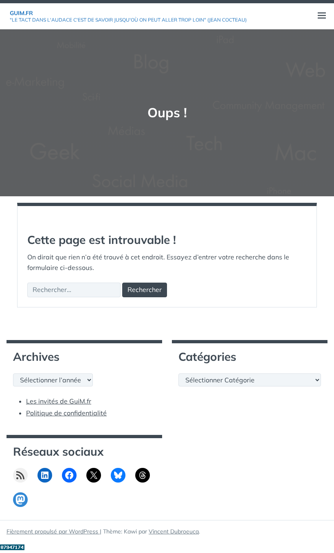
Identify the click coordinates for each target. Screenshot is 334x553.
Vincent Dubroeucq (174, 531)
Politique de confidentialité (66, 413)
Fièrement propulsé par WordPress (53, 531)
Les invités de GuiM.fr (58, 401)
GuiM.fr (21, 13)
